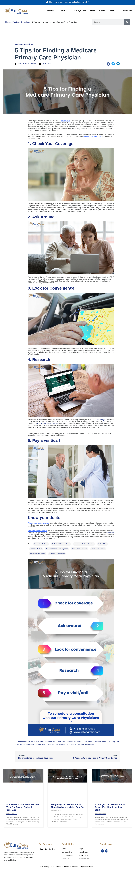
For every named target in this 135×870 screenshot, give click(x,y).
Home (8, 22)
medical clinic (102, 544)
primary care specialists (92, 136)
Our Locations (67, 852)
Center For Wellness (41, 544)
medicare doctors (36, 549)
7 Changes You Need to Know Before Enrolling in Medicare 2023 (110, 807)
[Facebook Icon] (102, 851)
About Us (51, 11)
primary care (65, 121)
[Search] (127, 22)
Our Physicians (80, 11)
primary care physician (79, 549)
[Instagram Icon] (106, 851)
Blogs (92, 11)
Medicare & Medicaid (21, 22)
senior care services (98, 549)
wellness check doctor (57, 553)
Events (102, 11)
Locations (113, 11)
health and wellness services (84, 544)
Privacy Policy (84, 855)
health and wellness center (61, 544)
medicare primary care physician (57, 549)
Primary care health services (38, 523)
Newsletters (127, 11)
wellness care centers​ (37, 553)
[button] (108, 64)
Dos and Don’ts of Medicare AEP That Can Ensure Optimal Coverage (22, 807)
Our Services (64, 11)
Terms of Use (84, 859)
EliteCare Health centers (37, 531)
